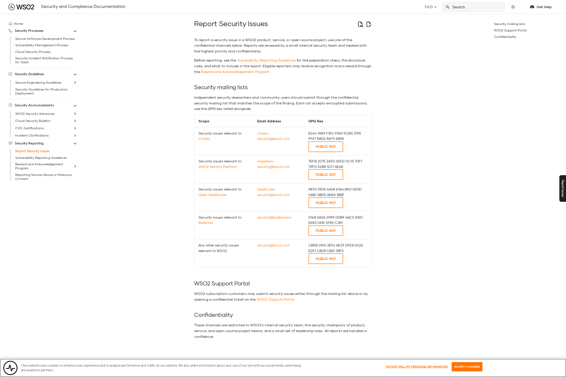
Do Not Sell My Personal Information (417, 366)
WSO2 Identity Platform (218, 167)
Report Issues (562, 188)
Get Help (544, 7)
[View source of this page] (360, 24)
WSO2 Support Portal (510, 30)
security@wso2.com (273, 245)
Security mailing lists (509, 24)
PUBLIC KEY (326, 146)
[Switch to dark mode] (513, 7)
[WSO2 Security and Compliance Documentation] (21, 7)
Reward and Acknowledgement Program (235, 71)
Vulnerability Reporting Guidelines (266, 60)
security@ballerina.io (274, 217)
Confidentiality (505, 36)
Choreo (204, 138)
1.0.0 (429, 6)
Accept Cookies (467, 366)
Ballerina (206, 223)
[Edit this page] (368, 24)
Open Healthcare (212, 195)
